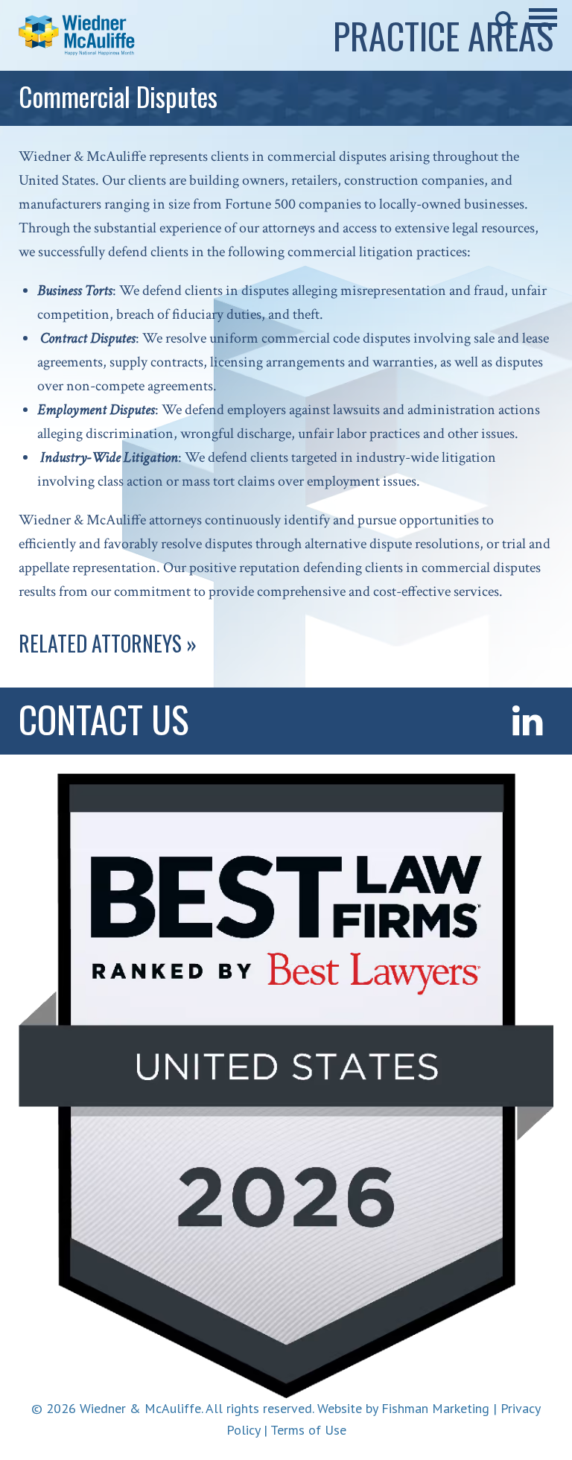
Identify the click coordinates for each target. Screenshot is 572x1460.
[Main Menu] (543, 28)
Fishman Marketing (435, 1408)
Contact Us (104, 718)
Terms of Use (308, 1429)
